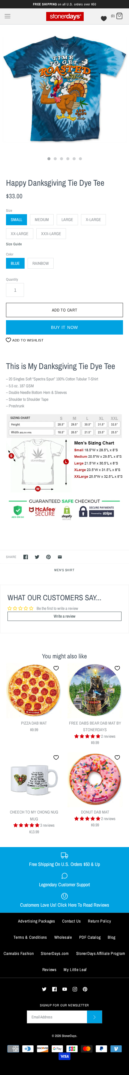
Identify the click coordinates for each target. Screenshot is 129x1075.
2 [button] (55, 159)
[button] (87, 736)
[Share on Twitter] (37, 557)
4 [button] (67, 159)
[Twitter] (44, 989)
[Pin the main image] (48, 557)
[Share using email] (60, 557)
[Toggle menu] (7, 15)
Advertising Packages (36, 921)
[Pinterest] (85, 989)
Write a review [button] (64, 616)
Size (9, 210)
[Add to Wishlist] (56, 668)
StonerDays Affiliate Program (100, 953)
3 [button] (61, 159)
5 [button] (74, 159)
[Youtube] (64, 989)
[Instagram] (75, 989)
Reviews (49, 969)
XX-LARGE (19, 233)
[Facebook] (54, 989)
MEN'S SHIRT (64, 570)
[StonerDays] (64, 16)
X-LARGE (93, 219)
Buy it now (64, 327)
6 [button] (80, 159)
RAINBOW (40, 263)
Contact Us (71, 921)
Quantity (12, 279)
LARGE (67, 219)
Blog (112, 937)
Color (9, 254)
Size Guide (14, 244)
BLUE (15, 263)
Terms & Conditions (30, 937)
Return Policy (99, 921)
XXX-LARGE (51, 233)
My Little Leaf (75, 969)
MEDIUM (42, 219)
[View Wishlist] (104, 20)
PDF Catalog (90, 937)
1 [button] (49, 159)
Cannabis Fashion (19, 953)
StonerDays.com (55, 953)
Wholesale (63, 937)
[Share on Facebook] (25, 557)
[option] (64, 89)
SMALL (16, 219)
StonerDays (69, 1035)
